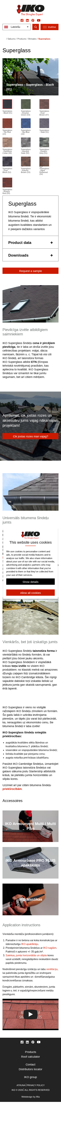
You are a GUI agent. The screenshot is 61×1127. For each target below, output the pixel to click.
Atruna (21, 1085)
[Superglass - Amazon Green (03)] (26, 104)
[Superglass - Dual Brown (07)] (44, 104)
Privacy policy (36, 1085)
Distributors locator (30, 1069)
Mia (38, 1096)
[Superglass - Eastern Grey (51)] (44, 142)
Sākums (11, 39)
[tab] (30, 242)
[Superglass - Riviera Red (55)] (7, 183)
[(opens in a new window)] (22, 20)
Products (30, 1052)
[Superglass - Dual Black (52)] (7, 162)
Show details (30, 582)
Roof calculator (30, 1056)
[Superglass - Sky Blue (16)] (26, 123)
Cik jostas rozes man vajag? (30, 436)
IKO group (30, 1077)
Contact (30, 1064)
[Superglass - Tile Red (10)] (7, 123)
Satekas (10, 955)
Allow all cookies (30, 592)
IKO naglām (49, 948)
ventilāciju (52, 969)
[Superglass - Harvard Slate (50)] (26, 142)
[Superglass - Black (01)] (7, 104)
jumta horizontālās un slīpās (31, 955)
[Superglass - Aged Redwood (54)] (44, 162)
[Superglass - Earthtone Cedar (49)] (7, 142)
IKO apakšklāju (29, 944)
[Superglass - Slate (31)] (44, 123)
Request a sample (30, 271)
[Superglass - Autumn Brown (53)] (26, 162)
